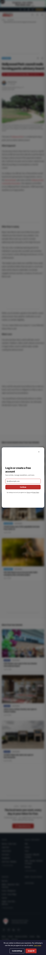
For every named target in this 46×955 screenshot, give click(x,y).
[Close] (39, 452)
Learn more (37, 945)
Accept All (31, 951)
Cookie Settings (17, 951)
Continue (23, 487)
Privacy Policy (35, 492)
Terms (28, 492)
